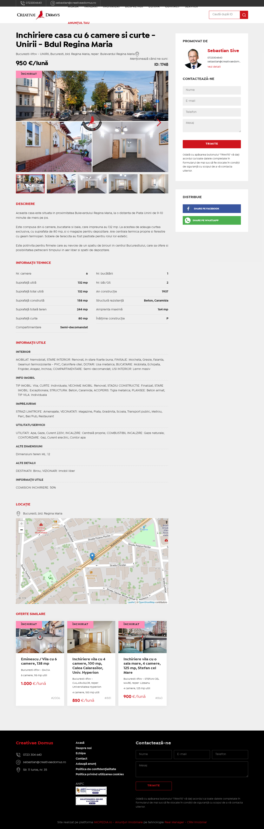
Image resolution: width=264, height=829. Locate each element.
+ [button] (21, 523)
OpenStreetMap (147, 602)
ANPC (80, 784)
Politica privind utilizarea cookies (100, 774)
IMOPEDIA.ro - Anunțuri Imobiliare (118, 822)
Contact (81, 759)
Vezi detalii (214, 67)
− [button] (21, 529)
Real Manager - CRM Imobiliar (186, 822)
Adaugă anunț (86, 764)
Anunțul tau (79, 23)
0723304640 (33, 3)
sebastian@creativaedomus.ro (226, 62)
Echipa (81, 753)
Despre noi (84, 748)
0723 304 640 (32, 755)
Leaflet (131, 602)
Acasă (80, 743)
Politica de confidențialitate (96, 769)
